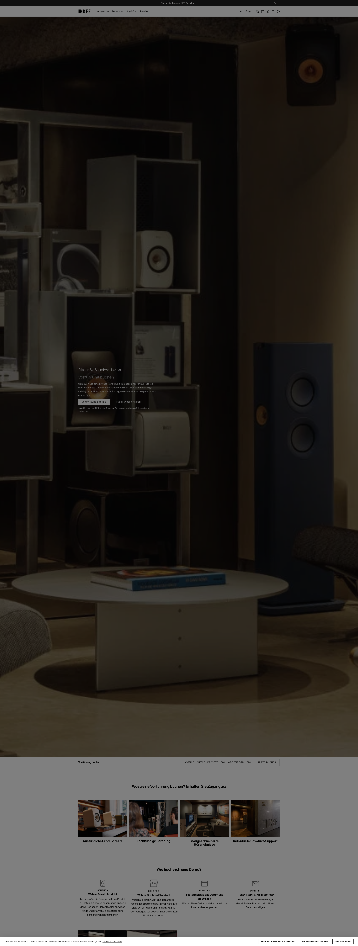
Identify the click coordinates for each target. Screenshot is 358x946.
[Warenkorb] (273, 11)
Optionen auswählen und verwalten (278, 941)
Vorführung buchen (94, 402)
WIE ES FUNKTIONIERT (207, 762)
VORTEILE (189, 762)
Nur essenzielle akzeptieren (315, 941)
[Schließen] (275, 3)
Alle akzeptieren (343, 941)
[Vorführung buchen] (262, 11)
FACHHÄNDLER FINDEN (128, 402)
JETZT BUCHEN (267, 762)
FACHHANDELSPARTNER (232, 762)
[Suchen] (257, 11)
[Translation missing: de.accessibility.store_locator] (267, 11)
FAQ (249, 762)
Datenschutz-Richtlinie (112, 941)
